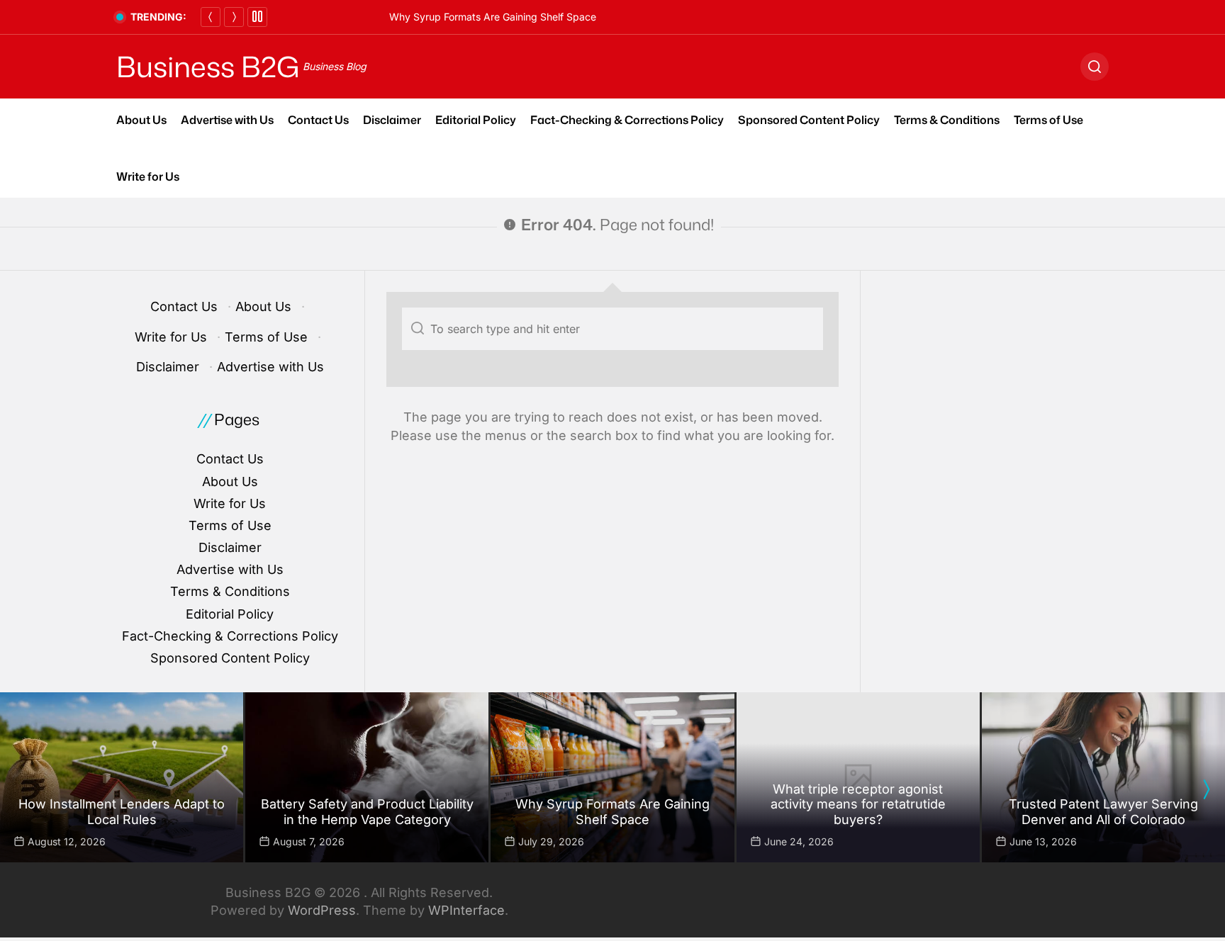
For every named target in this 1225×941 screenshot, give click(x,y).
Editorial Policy (475, 120)
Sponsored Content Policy (809, 120)
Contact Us (318, 120)
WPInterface (466, 910)
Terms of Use (1048, 120)
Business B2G (207, 66)
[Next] (234, 17)
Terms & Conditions (947, 120)
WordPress (322, 910)
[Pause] (257, 17)
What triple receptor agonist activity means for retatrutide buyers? (858, 804)
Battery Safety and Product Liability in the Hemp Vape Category (367, 811)
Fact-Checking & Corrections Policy (627, 120)
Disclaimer (392, 120)
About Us (141, 120)
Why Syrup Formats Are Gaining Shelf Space (492, 17)
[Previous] (210, 17)
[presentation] (1206, 789)
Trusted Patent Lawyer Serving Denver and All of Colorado (1103, 811)
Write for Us (147, 176)
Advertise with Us (227, 120)
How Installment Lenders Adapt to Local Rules (121, 811)
